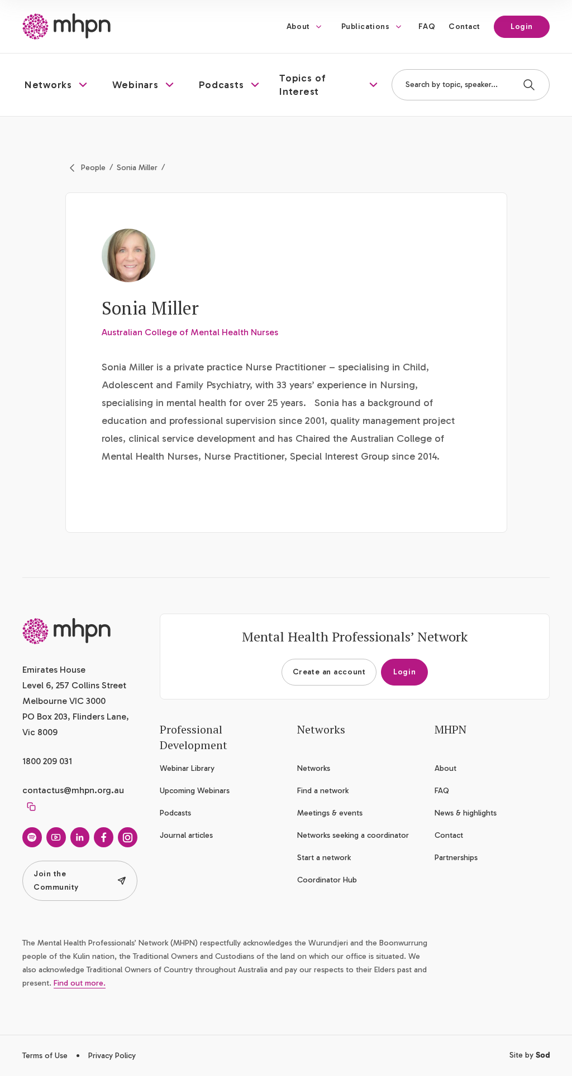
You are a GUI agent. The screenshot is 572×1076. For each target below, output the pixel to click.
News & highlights (466, 813)
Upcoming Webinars (195, 790)
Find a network (323, 790)
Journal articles (186, 835)
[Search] (529, 84)
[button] (57, 84)
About (298, 26)
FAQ (426, 26)
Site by (529, 1055)
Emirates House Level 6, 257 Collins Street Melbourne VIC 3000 (74, 685)
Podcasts (175, 813)
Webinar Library (187, 768)
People (93, 167)
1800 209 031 (47, 761)
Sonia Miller (137, 167)
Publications (365, 26)
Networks (313, 768)
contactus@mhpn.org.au (73, 790)
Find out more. (80, 983)
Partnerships (456, 857)
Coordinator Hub (327, 880)
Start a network (324, 857)
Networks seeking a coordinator (353, 835)
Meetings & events (330, 813)
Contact (464, 26)
